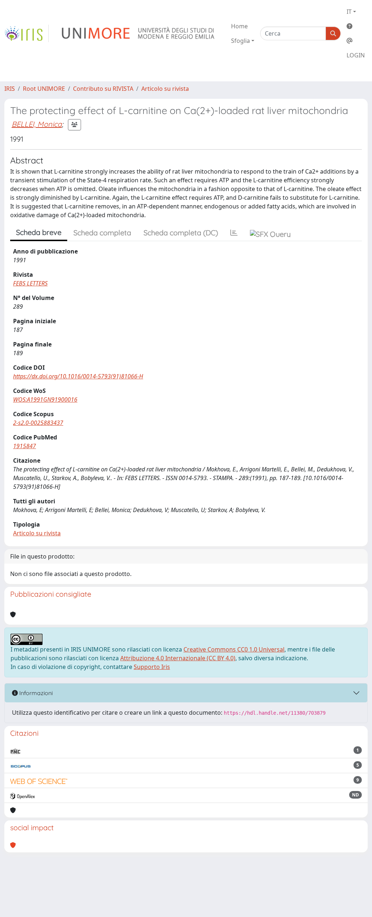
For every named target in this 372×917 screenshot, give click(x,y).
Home (239, 26)
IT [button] (349, 12)
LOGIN (356, 55)
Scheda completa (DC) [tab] (180, 232)
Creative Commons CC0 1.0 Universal (233, 649)
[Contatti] (356, 40)
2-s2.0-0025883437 (38, 423)
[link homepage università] (138, 33)
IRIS (9, 89)
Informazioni (35, 693)
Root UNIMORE (44, 89)
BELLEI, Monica (37, 124)
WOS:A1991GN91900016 (45, 399)
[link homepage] (26, 33)
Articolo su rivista (165, 89)
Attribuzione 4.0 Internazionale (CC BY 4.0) (177, 658)
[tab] (234, 232)
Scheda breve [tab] (38, 232)
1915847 (24, 446)
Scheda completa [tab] (102, 232)
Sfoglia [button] (240, 41)
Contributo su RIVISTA (103, 89)
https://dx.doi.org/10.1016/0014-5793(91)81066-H (78, 376)
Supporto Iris (152, 667)
